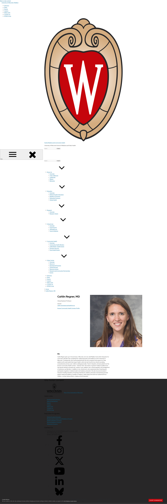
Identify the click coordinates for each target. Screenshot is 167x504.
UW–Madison (10, 2)
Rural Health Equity (55, 250)
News (5, 7)
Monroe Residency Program (54, 422)
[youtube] (59, 475)
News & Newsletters (52, 401)
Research (49, 210)
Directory (6, 5)
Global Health (53, 200)
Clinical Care (50, 224)
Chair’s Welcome (54, 175)
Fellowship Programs (55, 198)
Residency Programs (55, 196)
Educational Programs (55, 265)
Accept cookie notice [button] (156, 500)
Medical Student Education (57, 194)
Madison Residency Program (54, 420)
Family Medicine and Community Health (54, 142)
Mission (51, 179)
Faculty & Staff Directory (53, 399)
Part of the (73, 392)
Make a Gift (7, 12)
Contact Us (7, 14)
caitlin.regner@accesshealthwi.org (66, 305)
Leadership (52, 177)
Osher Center (50, 260)
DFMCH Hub (7, 16)
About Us (49, 172)
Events (6, 9)
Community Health (52, 241)
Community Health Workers (57, 245)
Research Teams (54, 213)
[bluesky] (59, 496)
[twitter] (59, 465)
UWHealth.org (53, 229)
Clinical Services (54, 267)
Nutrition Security (54, 248)
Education (49, 191)
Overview (52, 174)
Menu (2, 159)
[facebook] (59, 445)
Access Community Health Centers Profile (68, 308)
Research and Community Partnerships (60, 271)
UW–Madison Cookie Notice (70, 501)
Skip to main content (5, 1)
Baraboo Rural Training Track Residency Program (59, 419)
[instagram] (59, 455)
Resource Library (54, 269)
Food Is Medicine (54, 231)
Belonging (52, 181)
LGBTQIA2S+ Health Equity (57, 246)
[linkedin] (59, 486)
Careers (6, 11)
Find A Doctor (53, 227)
